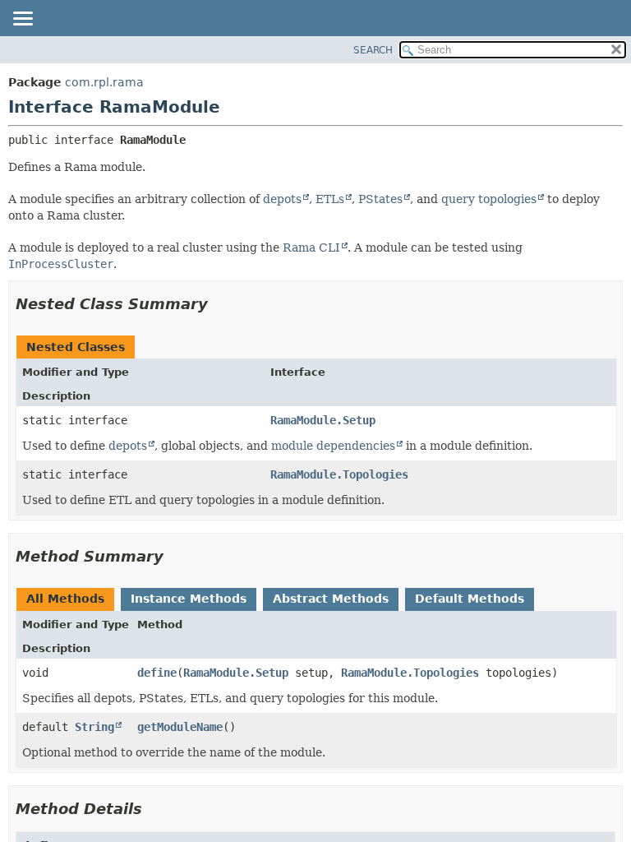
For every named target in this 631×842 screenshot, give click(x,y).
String (94, 726)
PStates (380, 199)
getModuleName (180, 726)
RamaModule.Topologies (339, 474)
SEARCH (373, 50)
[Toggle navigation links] (22, 19)
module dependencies (333, 445)
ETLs (330, 199)
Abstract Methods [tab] (331, 598)
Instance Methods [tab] (188, 598)
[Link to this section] (219, 303)
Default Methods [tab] (469, 598)
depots (282, 199)
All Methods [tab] (65, 598)
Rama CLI (311, 247)
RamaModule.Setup (322, 420)
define (157, 672)
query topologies (489, 199)
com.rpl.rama (104, 82)
